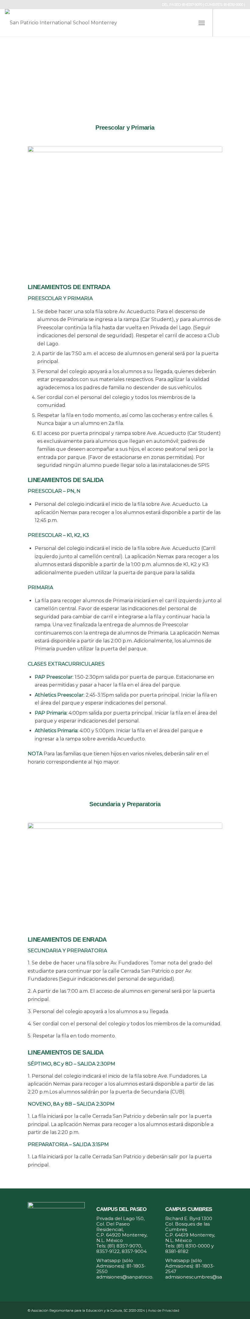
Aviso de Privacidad (163, 1310)
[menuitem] (201, 23)
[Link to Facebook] (222, 22)
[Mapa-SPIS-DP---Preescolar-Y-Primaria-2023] (125, 207)
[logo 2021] (71, 23)
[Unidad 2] (125, 872)
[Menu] (201, 23)
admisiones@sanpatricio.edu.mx (133, 1277)
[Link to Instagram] (231, 22)
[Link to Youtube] (240, 22)
